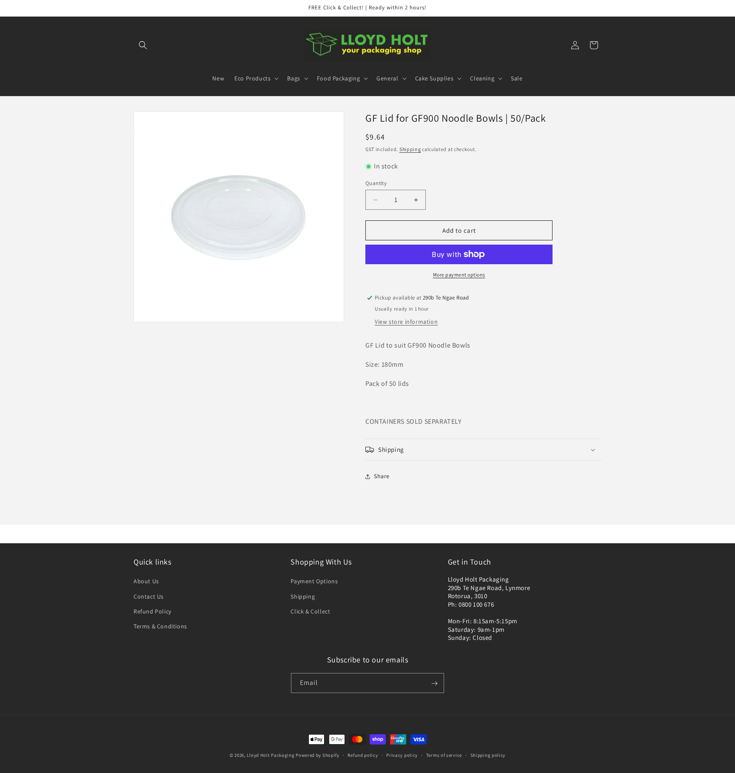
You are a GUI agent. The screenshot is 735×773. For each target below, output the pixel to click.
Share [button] (382, 476)
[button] (143, 45)
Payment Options (314, 581)
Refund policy (363, 755)
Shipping (410, 149)
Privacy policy (402, 755)
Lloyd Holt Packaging (270, 755)
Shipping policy (488, 755)
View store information (406, 321)
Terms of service (444, 755)
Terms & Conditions (160, 626)
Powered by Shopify (317, 755)
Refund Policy (152, 611)
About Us (146, 581)
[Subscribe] (434, 683)
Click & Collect (310, 611)
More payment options (459, 274)
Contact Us (149, 596)
